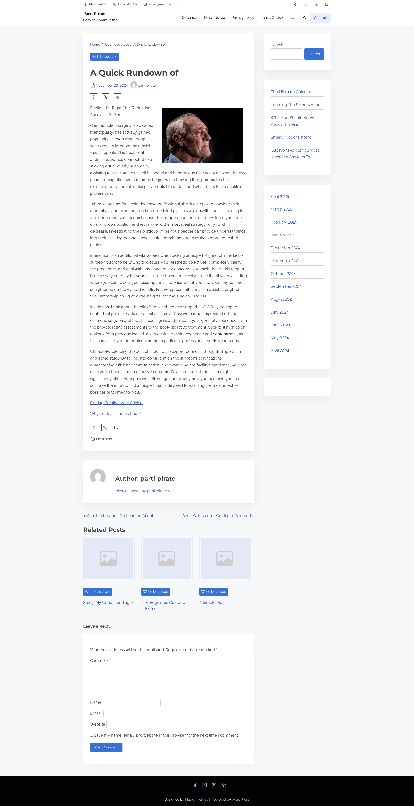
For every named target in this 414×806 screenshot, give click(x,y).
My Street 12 (97, 4)
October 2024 (283, 273)
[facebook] (295, 4)
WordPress (240, 799)
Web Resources (116, 44)
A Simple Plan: (212, 602)
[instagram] (305, 4)
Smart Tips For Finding (291, 137)
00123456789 (127, 4)
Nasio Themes (197, 799)
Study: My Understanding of (108, 602)
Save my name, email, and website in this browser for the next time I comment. (166, 735)
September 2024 (286, 286)
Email (96, 713)
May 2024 (280, 338)
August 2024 (282, 299)
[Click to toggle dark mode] (304, 17)
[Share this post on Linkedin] (117, 96)
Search (277, 45)
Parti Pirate (94, 13)
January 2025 (283, 235)
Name (97, 702)
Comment (100, 660)
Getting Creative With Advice (116, 403)
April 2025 (280, 196)
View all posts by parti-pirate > (142, 491)
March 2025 (281, 209)
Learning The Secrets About (296, 104)
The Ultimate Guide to (291, 91)
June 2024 (280, 325)
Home (95, 44)
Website (97, 724)
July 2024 (280, 312)
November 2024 (286, 260)
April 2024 (280, 351)
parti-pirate (147, 85)
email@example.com (163, 4)
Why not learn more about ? (116, 413)
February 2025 (284, 222)
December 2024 (285, 248)
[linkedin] (326, 4)
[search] (292, 18)
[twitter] (316, 4)
